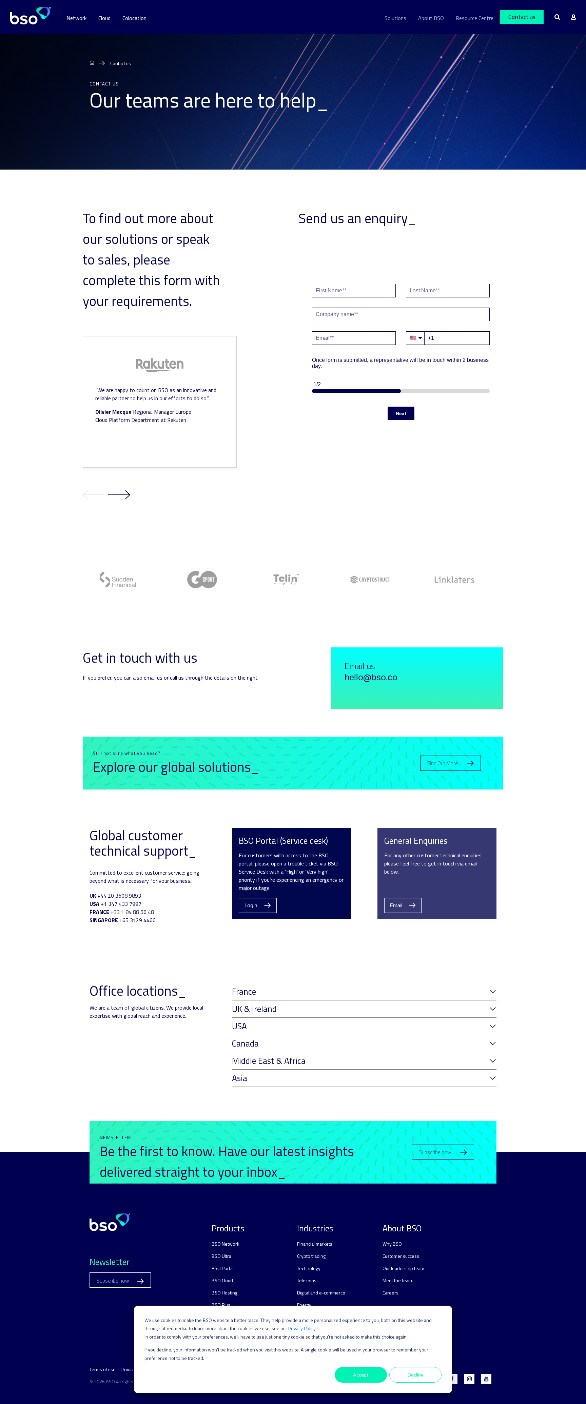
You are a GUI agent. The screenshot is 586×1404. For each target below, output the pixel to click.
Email (396, 905)
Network (76, 18)
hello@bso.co (371, 678)
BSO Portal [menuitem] (223, 1268)
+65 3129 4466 (137, 920)
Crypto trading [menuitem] (311, 1256)
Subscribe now (435, 1152)
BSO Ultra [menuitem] (221, 1256)
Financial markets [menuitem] (314, 1243)
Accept (361, 1375)
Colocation (134, 18)
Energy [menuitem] (304, 1304)
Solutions (395, 18)
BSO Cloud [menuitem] (222, 1280)
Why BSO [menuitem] (392, 1243)
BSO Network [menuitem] (225, 1243)
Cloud (104, 18)
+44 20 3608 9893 (119, 896)
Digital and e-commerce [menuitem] (321, 1292)
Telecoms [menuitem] (306, 1280)
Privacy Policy (301, 1328)
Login (251, 905)
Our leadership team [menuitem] (403, 1268)
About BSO (431, 18)
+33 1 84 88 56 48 (132, 912)
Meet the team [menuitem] (397, 1280)
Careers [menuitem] (390, 1292)
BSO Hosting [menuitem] (224, 1292)
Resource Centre (474, 18)
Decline (416, 1375)
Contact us (521, 16)
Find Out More (442, 763)
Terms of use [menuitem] (103, 1369)
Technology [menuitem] (308, 1268)
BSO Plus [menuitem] (221, 1304)
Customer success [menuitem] (401, 1256)
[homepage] (92, 63)
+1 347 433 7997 (121, 904)
